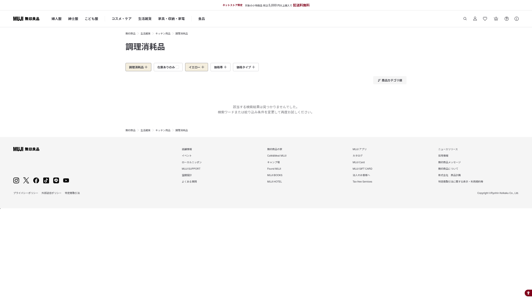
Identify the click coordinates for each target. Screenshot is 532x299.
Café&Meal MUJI (276, 155)
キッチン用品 (162, 33)
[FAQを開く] (507, 19)
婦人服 (57, 18)
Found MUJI (274, 168)
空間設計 (187, 175)
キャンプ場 (273, 162)
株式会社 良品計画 (449, 175)
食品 (201, 18)
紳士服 (73, 18)
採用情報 (443, 155)
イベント (187, 155)
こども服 (91, 18)
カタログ (358, 155)
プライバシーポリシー (25, 193)
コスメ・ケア (122, 18)
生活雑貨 (144, 18)
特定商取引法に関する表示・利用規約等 (460, 181)
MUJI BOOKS (274, 175)
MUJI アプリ (360, 149)
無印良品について (448, 168)
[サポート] (516, 18)
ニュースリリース (448, 149)
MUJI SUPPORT (191, 168)
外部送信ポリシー (52, 193)
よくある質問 (189, 181)
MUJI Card (359, 162)
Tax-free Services (362, 181)
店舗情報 (187, 149)
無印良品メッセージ (449, 162)
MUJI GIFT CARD (362, 168)
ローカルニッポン (192, 162)
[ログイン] (475, 18)
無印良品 (130, 33)
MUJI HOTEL (274, 181)
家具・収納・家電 (171, 18)
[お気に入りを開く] (485, 19)
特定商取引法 (72, 193)
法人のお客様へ (361, 175)
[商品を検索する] (465, 19)
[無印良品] (26, 149)
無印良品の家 (274, 149)
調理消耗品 (181, 33)
